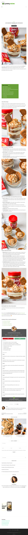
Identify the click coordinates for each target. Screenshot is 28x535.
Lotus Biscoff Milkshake (6, 321)
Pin (8, 338)
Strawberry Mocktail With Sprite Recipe (8, 467)
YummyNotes (19, 532)
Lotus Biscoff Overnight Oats (7, 325)
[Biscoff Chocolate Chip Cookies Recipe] (8, 427)
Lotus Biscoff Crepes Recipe (7, 323)
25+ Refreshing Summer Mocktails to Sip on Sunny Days (10, 471)
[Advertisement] (14, 14)
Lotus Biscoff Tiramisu (6, 322)
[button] (2, 428)
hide (8, 85)
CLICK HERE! (23, 487)
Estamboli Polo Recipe (5, 469)
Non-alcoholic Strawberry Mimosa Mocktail (8, 465)
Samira (7, 406)
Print (20, 338)
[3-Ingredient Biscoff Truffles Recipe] (20, 427)
